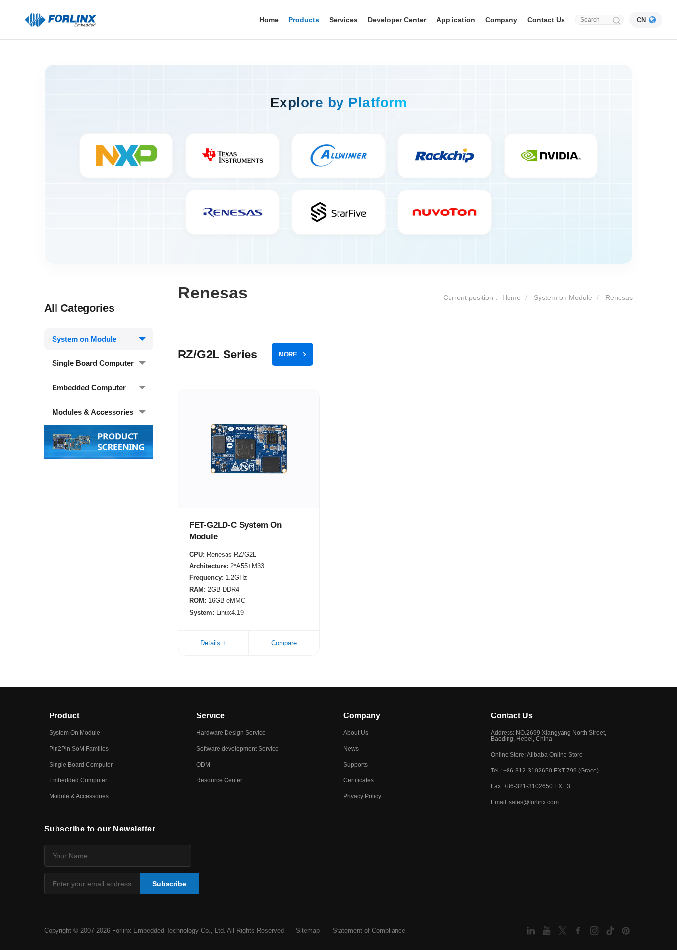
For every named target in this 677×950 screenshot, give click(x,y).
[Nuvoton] (444, 212)
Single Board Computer (93, 363)
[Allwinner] (338, 155)
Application (455, 20)
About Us (355, 732)
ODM (203, 764)
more (288, 354)
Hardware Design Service (231, 732)
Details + (213, 643)
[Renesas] (232, 212)
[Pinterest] (625, 930)
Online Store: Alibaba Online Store (537, 754)
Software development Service (237, 748)
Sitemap (308, 930)
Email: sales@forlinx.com (525, 802)
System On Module (74, 732)
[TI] (232, 155)
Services (343, 20)
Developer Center (397, 20)
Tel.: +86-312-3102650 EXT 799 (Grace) (545, 770)
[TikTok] (611, 930)
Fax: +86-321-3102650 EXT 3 (530, 786)
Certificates (358, 780)
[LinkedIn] (531, 930)
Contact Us (546, 20)
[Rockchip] (444, 155)
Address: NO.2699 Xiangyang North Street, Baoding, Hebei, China (548, 735)
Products (303, 20)
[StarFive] (338, 212)
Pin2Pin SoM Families (79, 748)
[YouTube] (547, 930)
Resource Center (219, 780)
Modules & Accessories (92, 412)
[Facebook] (579, 930)
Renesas (619, 297)
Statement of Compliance (369, 930)
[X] (563, 930)
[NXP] (126, 155)
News (351, 748)
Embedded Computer (89, 387)
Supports (355, 764)
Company (501, 20)
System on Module (84, 339)
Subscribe (169, 884)
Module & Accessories (79, 796)
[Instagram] (595, 930)
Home (269, 20)
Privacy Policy (362, 796)
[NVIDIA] (550, 155)
